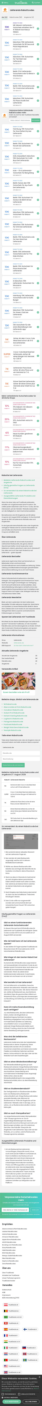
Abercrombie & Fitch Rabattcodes (14, 1229)
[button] (21, 1397)
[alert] (21, 1390)
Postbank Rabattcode (13, 724)
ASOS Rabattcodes (9, 1242)
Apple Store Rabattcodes (11, 1239)
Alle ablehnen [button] (31, 1402)
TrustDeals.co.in (14, 1342)
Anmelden (36, 120)
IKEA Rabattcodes (8, 1253)
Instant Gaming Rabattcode (15, 716)
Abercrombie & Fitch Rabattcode (17, 707)
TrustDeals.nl (13, 1354)
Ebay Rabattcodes (9, 1247)
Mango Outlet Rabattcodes (12, 1256)
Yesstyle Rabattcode (12, 730)
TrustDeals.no (32, 1354)
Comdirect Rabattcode (13, 710)
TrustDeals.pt (13, 1360)
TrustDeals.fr (13, 1335)
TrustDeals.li (31, 1348)
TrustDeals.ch (13, 1323)
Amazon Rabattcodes (10, 1237)
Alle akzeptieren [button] (11, 1402)
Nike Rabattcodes (8, 1258)
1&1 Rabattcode (10, 704)
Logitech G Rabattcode (13, 719)
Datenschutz (6, 1290)
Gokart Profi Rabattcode (14, 713)
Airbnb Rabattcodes (9, 1234)
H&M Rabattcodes (8, 1250)
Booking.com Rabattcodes (12, 1245)
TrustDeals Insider (8, 1281)
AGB (3, 1292)
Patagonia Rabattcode (13, 721)
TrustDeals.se (32, 1360)
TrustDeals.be (13, 1311)
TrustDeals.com (14, 1366)
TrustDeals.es (13, 1329)
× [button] (39, 1377)
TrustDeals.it (13, 1348)
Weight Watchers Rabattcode (16, 727)
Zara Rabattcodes (9, 1264)
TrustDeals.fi (32, 1329)
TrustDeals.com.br (15, 1317)
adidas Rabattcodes (9, 1231)
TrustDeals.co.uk (14, 1372)
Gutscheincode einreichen (13, 765)
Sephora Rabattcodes (10, 1261)
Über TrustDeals (8, 1273)
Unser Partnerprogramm (11, 1278)
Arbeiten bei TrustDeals (10, 1275)
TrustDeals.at (13, 1305)
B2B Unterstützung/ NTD (10, 1298)
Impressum (6, 1295)
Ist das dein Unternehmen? (23, 645)
